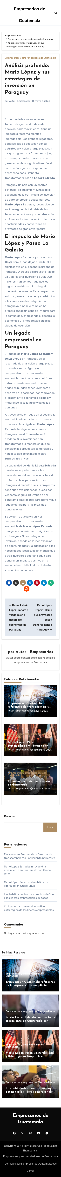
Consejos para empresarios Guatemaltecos (30, 1011)
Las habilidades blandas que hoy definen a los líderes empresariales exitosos (30, 1092)
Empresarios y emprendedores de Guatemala (30, 58)
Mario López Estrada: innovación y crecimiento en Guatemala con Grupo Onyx (27, 870)
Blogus (48, 1145)
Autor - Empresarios (19, 101)
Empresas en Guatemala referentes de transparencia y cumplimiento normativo (28, 707)
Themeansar (30, 1150)
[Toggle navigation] (4, 13)
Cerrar (30, 1170)
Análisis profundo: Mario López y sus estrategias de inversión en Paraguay (27, 79)
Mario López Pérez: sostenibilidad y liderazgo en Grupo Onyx (28, 746)
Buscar (9, 816)
